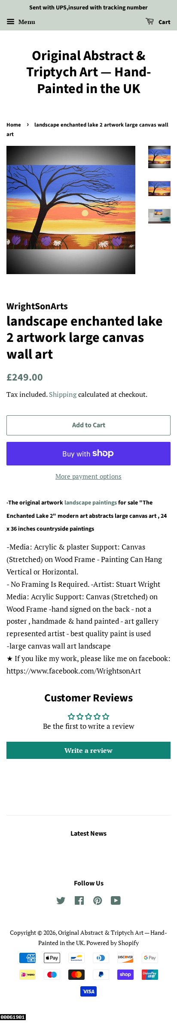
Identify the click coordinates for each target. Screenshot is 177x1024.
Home (13, 125)
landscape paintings (90, 502)
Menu (26, 22)
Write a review (88, 750)
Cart (164, 22)
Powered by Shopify (112, 943)
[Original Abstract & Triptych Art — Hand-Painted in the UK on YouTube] (116, 902)
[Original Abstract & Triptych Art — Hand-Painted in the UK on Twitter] (61, 902)
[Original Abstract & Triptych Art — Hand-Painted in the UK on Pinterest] (97, 902)
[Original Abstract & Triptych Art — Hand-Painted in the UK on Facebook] (79, 902)
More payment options (88, 476)
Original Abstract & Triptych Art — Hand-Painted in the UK (88, 72)
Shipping (62, 394)
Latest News (88, 833)
